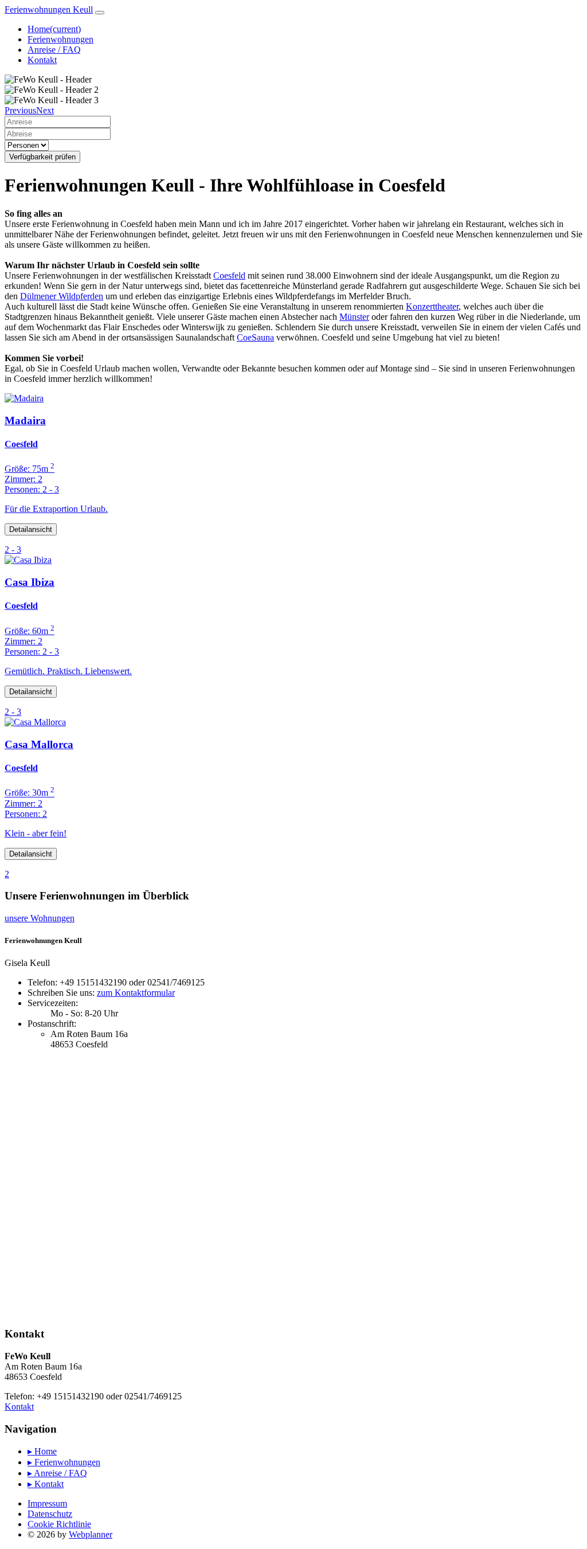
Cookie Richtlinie (59, 1524)
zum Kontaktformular (136, 993)
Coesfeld (229, 275)
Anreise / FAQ (54, 49)
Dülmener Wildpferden (61, 296)
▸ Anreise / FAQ (57, 1473)
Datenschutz (50, 1514)
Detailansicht (30, 529)
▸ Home (42, 1451)
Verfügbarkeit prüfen (42, 156)
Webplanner (90, 1534)
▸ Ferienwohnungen (64, 1462)
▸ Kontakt (46, 1484)
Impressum (47, 1503)
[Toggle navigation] (99, 12)
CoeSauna (255, 337)
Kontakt (42, 60)
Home (54, 29)
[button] (20, 110)
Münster (354, 317)
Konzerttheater (432, 306)
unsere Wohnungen (40, 918)
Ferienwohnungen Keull (49, 9)
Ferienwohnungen (60, 39)
